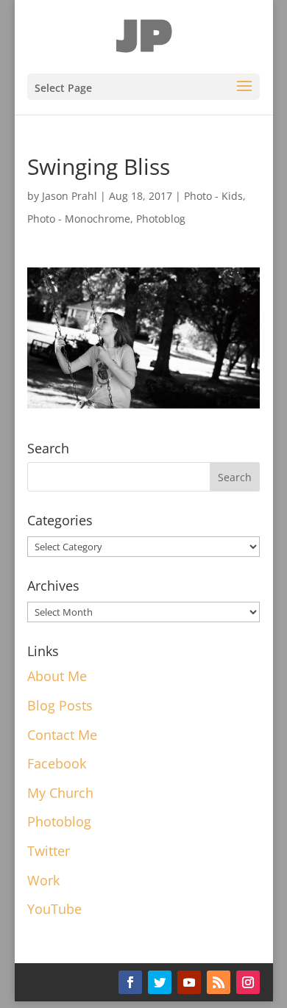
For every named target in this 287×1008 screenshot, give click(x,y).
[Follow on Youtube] (189, 982)
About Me (57, 676)
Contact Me (62, 735)
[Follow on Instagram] (248, 982)
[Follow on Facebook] (130, 982)
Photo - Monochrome (78, 219)
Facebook (56, 763)
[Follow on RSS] (218, 982)
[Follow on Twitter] (159, 982)
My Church (60, 793)
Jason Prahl (69, 196)
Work (43, 880)
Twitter (48, 851)
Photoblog (160, 219)
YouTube (54, 909)
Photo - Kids (213, 196)
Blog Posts (60, 705)
